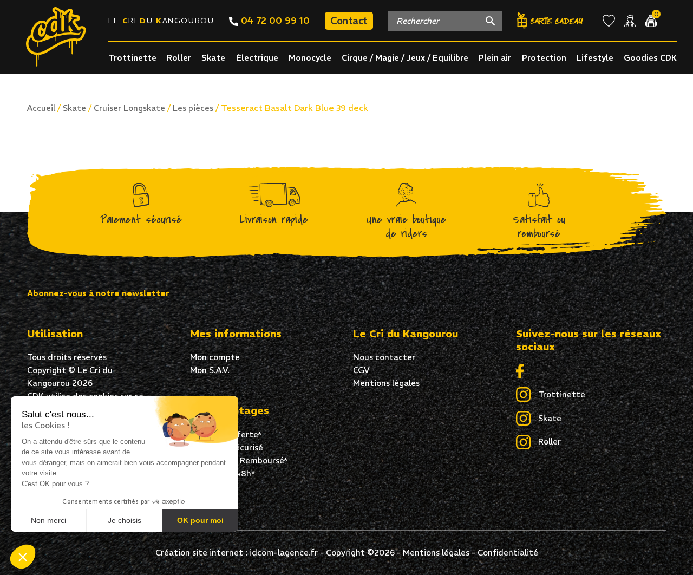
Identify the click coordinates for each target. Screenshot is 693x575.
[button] (23, 557)
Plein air (495, 58)
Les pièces (193, 108)
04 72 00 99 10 (274, 21)
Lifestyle (595, 58)
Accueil (41, 108)
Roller (179, 58)
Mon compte (215, 357)
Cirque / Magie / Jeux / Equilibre (405, 58)
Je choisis (124, 520)
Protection (544, 58)
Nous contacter (384, 357)
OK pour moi (200, 520)
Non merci (48, 520)
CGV (361, 370)
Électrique (257, 58)
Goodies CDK (650, 58)
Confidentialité (508, 552)
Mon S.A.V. (210, 370)
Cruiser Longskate (129, 108)
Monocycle (310, 58)
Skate (213, 58)
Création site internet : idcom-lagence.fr (236, 552)
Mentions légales (386, 383)
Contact (349, 20)
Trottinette (132, 58)
